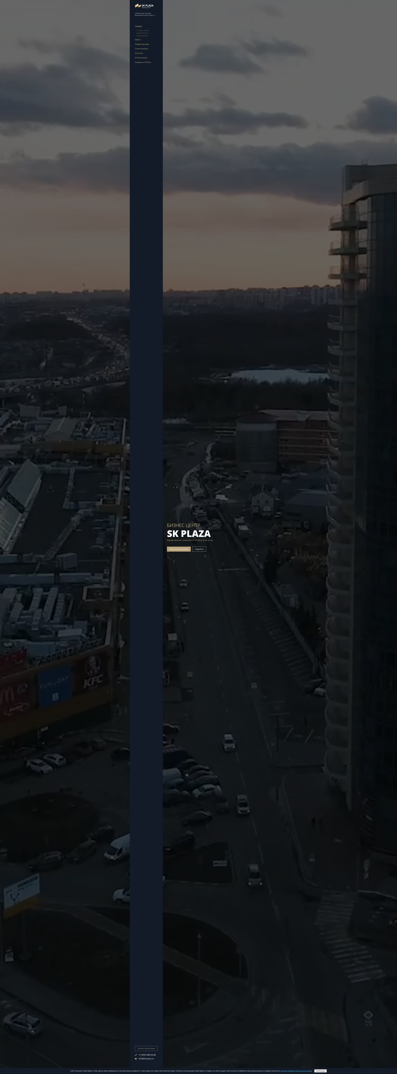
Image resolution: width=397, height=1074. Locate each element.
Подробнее (199, 549)
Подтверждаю (320, 1071)
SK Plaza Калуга (141, 57)
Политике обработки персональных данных (296, 1071)
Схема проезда (141, 48)
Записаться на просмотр (179, 549)
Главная (138, 26)
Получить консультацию (146, 1048)
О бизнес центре (142, 30)
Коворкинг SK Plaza (143, 62)
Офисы (138, 39)
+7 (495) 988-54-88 (147, 1055)
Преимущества (142, 36)
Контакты (139, 53)
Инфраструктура (142, 44)
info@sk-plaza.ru (146, 1058)
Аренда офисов (142, 33)
